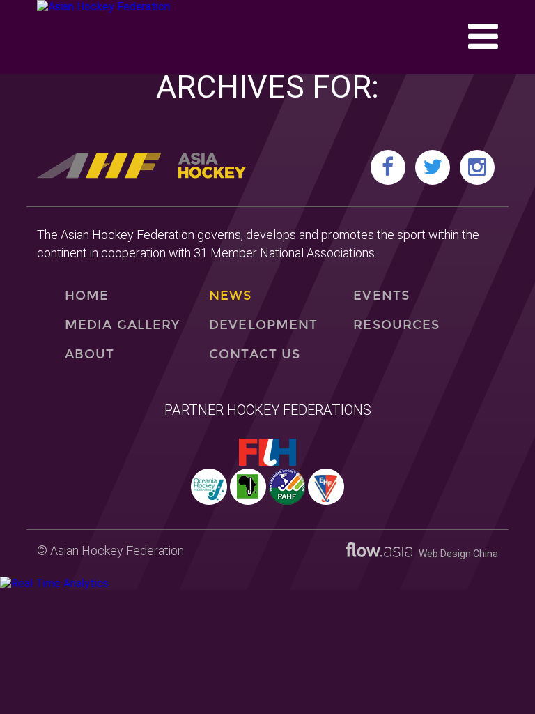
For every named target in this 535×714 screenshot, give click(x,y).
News (230, 295)
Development (263, 325)
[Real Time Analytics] (54, 583)
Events (381, 295)
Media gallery (122, 325)
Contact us (254, 354)
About (89, 354)
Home (87, 295)
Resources (396, 325)
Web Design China (455, 553)
